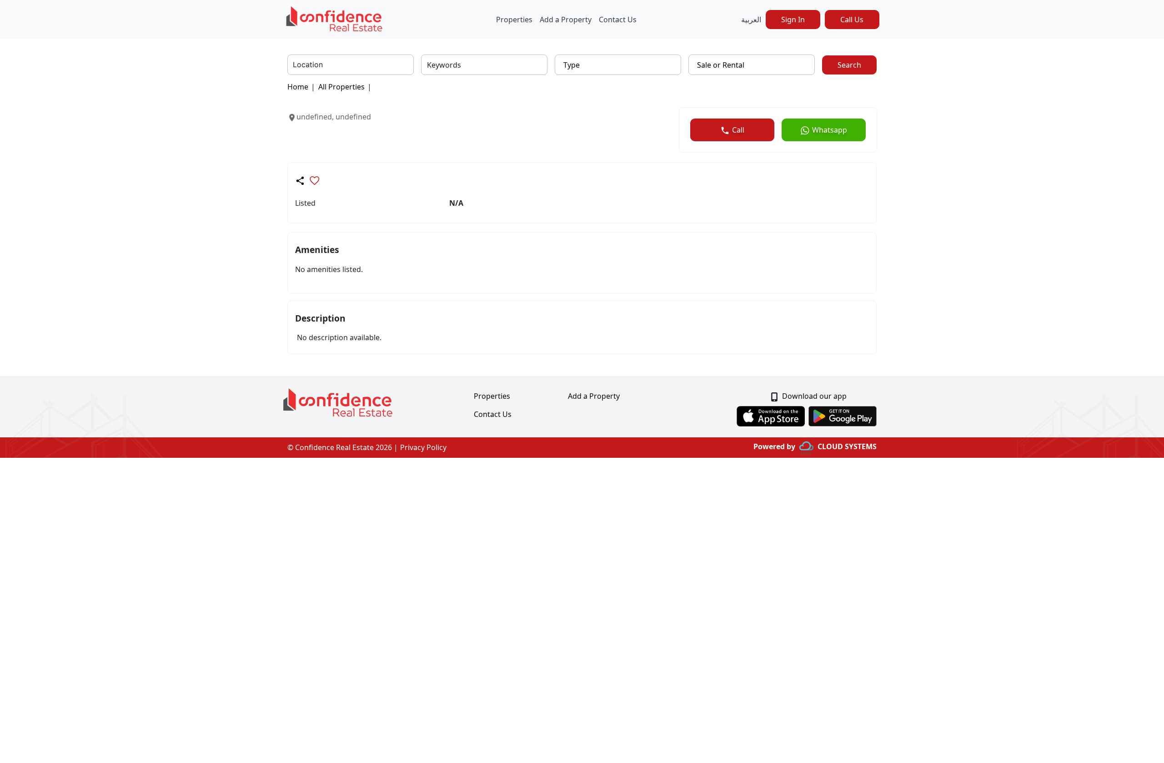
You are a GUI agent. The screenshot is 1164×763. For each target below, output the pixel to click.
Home (297, 87)
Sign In (793, 20)
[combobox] (294, 64)
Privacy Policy (423, 447)
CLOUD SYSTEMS (847, 446)
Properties (514, 20)
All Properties (341, 87)
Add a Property (566, 20)
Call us (851, 20)
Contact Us (618, 20)
